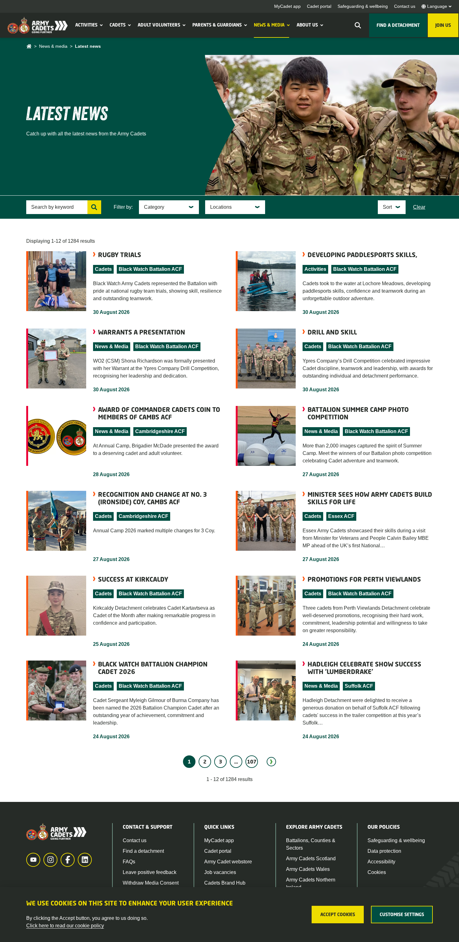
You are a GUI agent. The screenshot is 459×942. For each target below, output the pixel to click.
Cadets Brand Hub (224, 883)
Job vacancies (220, 872)
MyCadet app (287, 6)
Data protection (384, 851)
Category (154, 207)
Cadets (118, 24)
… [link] (236, 762)
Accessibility (381, 861)
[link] (271, 761)
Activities (86, 24)
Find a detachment (143, 851)
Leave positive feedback (149, 872)
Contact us (404, 6)
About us (307, 24)
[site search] (358, 25)
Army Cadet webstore (228, 861)
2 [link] (204, 762)
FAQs (129, 861)
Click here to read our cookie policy (65, 925)
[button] (100, 25)
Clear (419, 207)
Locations (221, 207)
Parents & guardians (217, 24)
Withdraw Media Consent (151, 883)
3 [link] (220, 762)
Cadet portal (319, 6)
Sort (387, 207)
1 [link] (189, 762)
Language (437, 6)
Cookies (377, 872)
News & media (269, 24)
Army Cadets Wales (308, 869)
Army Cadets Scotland (311, 858)
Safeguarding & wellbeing (363, 6)
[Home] (29, 46)
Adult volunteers (159, 24)
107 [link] (251, 762)
